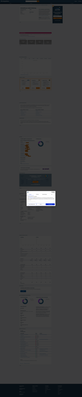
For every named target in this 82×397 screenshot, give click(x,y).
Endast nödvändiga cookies (32, 204)
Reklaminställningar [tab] (44, 194)
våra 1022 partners (31, 197)
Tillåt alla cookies (50, 204)
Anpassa (41, 204)
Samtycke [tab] (30, 194)
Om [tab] (51, 194)
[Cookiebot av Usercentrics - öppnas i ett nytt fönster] (52, 192)
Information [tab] (37, 194)
